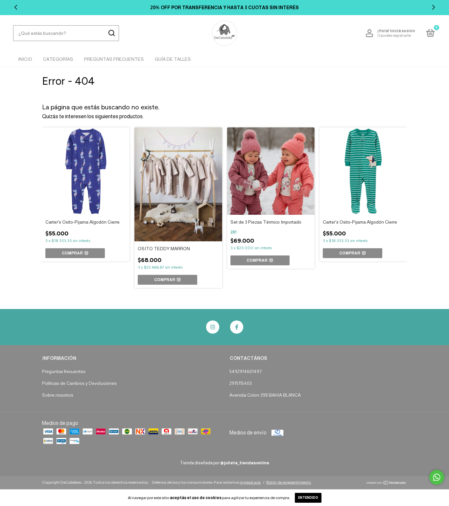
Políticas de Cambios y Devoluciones (79, 383)
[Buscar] (111, 33)
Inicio (25, 59)
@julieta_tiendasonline (244, 462)
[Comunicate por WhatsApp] (436, 477)
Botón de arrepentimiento (288, 482)
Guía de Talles (173, 59)
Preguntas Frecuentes (114, 59)
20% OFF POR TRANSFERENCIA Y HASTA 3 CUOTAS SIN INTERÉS (224, 7)
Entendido (308, 497)
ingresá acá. (250, 482)
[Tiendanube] (386, 483)
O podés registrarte (394, 35)
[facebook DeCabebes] (236, 327)
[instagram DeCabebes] (212, 327)
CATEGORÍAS (58, 59)
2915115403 (240, 383)
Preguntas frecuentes (63, 371)
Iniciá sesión (402, 31)
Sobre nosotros (57, 395)
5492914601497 (245, 371)
